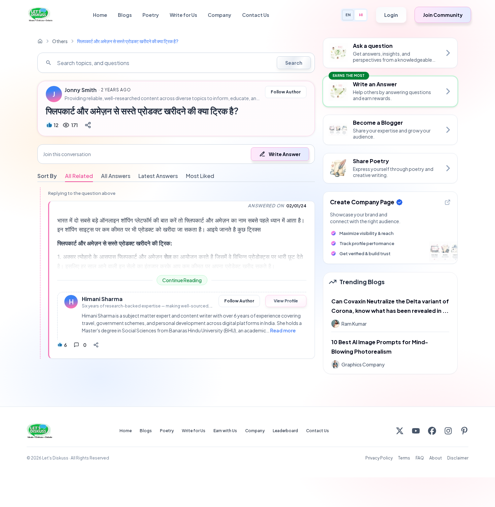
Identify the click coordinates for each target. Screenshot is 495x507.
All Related (79, 175)
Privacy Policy (379, 457)
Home (100, 15)
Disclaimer (457, 457)
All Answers (115, 175)
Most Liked (200, 175)
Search (293, 63)
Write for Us (183, 15)
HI (361, 14)
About (435, 457)
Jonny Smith (81, 90)
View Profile (286, 300)
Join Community (443, 15)
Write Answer (285, 154)
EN (348, 14)
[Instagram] (448, 431)
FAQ (420, 457)
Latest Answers (158, 175)
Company (219, 15)
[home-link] (40, 41)
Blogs (125, 15)
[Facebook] (432, 431)
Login (391, 15)
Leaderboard (285, 430)
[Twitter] (400, 431)
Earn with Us (225, 430)
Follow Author (286, 91)
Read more (283, 330)
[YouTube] (416, 431)
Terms (404, 457)
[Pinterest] (464, 431)
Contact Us (255, 15)
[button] (176, 154)
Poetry (150, 15)
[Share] (88, 125)
